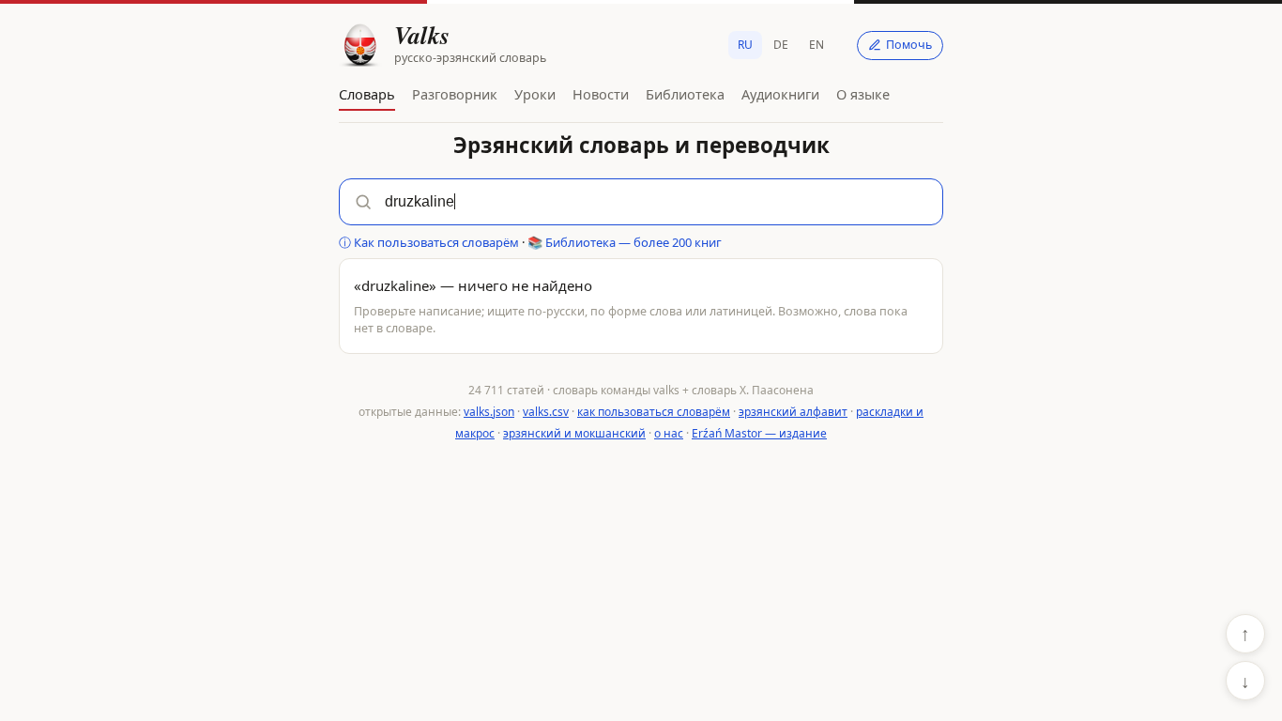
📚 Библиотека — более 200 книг (624, 242)
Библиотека (685, 93)
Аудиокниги (780, 93)
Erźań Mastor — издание (759, 433)
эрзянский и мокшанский (574, 433)
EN (816, 45)
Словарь (367, 93)
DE (780, 45)
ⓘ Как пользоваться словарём (429, 242)
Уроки (535, 93)
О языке (863, 93)
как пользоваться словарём (653, 412)
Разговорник (454, 93)
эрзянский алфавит (793, 412)
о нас (668, 433)
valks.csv (546, 412)
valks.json (489, 412)
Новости (600, 93)
